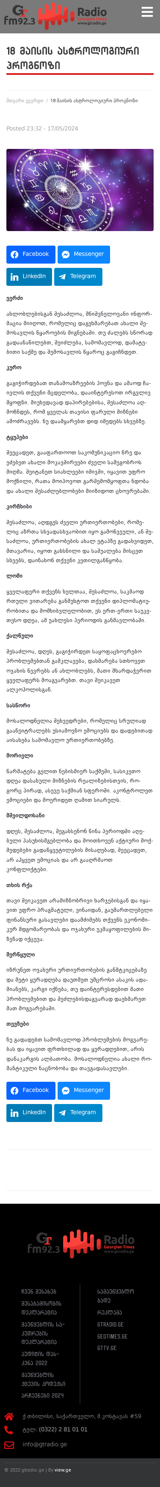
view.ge (63, 1470)
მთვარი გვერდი (25, 101)
